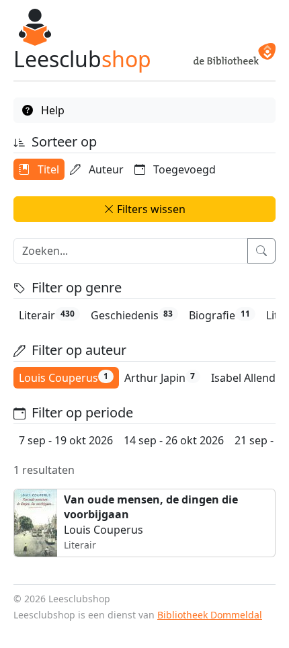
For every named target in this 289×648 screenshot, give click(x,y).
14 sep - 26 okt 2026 (174, 440)
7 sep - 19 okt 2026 (66, 440)
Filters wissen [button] (149, 209)
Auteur (105, 169)
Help (51, 110)
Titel (47, 169)
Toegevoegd (183, 169)
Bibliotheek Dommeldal (209, 614)
